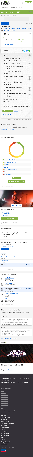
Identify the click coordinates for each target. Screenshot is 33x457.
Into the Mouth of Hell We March (16, 61)
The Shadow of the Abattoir (14, 76)
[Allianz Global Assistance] (3, 450)
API (2, 437)
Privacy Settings (5, 427)
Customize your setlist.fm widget (9, 338)
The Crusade (7, 174)
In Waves (9, 102)
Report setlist (18, 119)
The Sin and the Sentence (13, 64)
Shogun (8, 90)
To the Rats (9, 85)
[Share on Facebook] (27, 50)
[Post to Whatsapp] (29, 50)
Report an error (28, 119)
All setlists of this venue (7, 246)
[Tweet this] (24, 50)
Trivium (4, 26)
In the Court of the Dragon (14, 82)
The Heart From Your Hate (14, 87)
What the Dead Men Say (13, 58)
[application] (16, 353)
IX (6, 55)
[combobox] (16, 7)
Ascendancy (7, 171)
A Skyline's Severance (12, 74)
